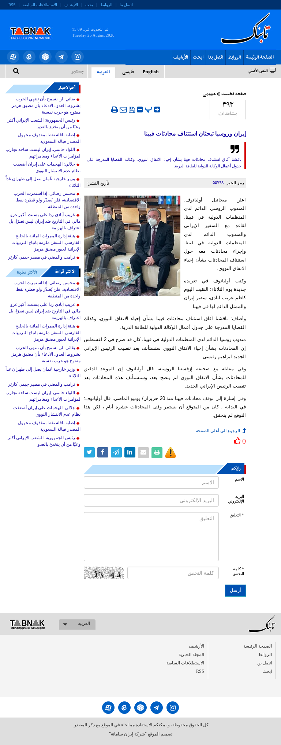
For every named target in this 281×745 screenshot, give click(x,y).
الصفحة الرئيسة (260, 57)
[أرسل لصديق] (123, 109)
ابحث (198, 57)
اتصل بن (264, 663)
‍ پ (149, 109)
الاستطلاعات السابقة (40, 5)
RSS (11, 5)
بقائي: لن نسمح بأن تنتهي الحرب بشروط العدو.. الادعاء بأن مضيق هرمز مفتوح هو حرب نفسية (46, 105)
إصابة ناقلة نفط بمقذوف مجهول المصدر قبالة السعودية (49, 138)
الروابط (106, 5)
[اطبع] (114, 109)
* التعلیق (237, 515)
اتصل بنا (126, 5)
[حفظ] (132, 110)
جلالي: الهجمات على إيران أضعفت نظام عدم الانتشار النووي (46, 167)
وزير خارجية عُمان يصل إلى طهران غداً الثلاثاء (42, 182)
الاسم (239, 479)
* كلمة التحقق (238, 571)
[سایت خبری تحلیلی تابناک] (35, 25)
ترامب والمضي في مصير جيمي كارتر (41, 257)
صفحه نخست (233, 94)
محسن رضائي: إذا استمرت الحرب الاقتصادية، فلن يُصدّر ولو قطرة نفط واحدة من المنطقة (47, 200)
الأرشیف (71, 5)
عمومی (209, 94)
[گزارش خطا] (170, 452)
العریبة (84, 623)
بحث (89, 5)
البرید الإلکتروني (236, 498)
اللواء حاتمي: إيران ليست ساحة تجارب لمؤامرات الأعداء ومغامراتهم (42, 153)
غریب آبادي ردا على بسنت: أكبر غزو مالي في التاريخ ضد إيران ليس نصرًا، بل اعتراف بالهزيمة (44, 221)
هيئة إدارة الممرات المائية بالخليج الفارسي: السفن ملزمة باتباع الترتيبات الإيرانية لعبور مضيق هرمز (45, 242)
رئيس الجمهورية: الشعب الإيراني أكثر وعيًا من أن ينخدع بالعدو (44, 123)
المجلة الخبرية (191, 654)
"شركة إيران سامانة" (128, 734)
